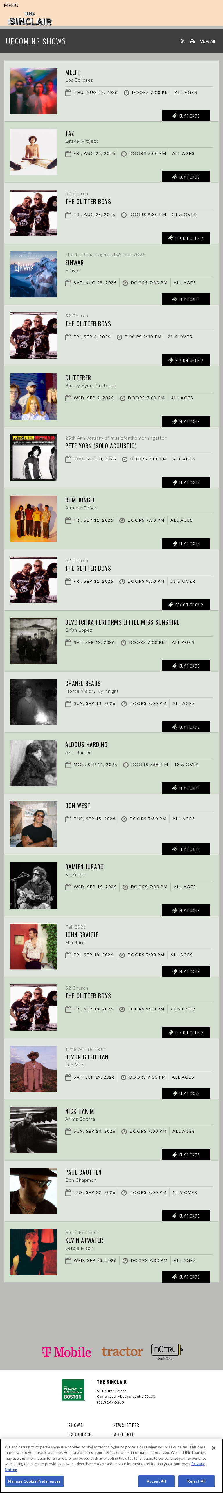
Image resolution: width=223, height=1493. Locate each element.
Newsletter (126, 1425)
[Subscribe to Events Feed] (183, 40)
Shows (75, 1425)
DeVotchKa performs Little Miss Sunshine (122, 622)
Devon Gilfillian (86, 1056)
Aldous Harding (86, 744)
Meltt (73, 72)
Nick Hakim (79, 1111)
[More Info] (33, 112)
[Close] (213, 1447)
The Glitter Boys (88, 201)
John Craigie (81, 934)
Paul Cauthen (83, 1172)
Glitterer (78, 377)
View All (207, 41)
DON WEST (78, 805)
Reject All (196, 1481)
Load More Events (111, 1294)
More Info (124, 1434)
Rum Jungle (80, 500)
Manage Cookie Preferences (34, 1481)
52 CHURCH (80, 1434)
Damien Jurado (84, 866)
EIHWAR (74, 262)
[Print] (192, 40)
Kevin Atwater (84, 1240)
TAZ (69, 133)
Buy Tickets (189, 116)
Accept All (156, 1481)
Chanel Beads (83, 683)
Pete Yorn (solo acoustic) (101, 445)
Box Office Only (189, 238)
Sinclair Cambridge (29, 19)
